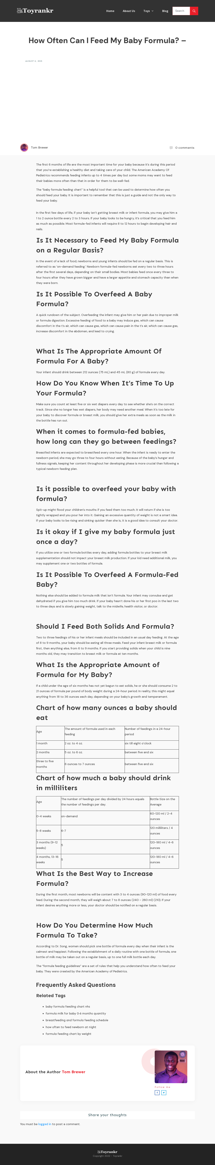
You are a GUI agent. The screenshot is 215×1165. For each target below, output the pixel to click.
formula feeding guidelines (61, 966)
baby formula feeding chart (62, 190)
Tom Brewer (73, 1071)
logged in (44, 1124)
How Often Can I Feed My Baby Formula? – (107, 40)
